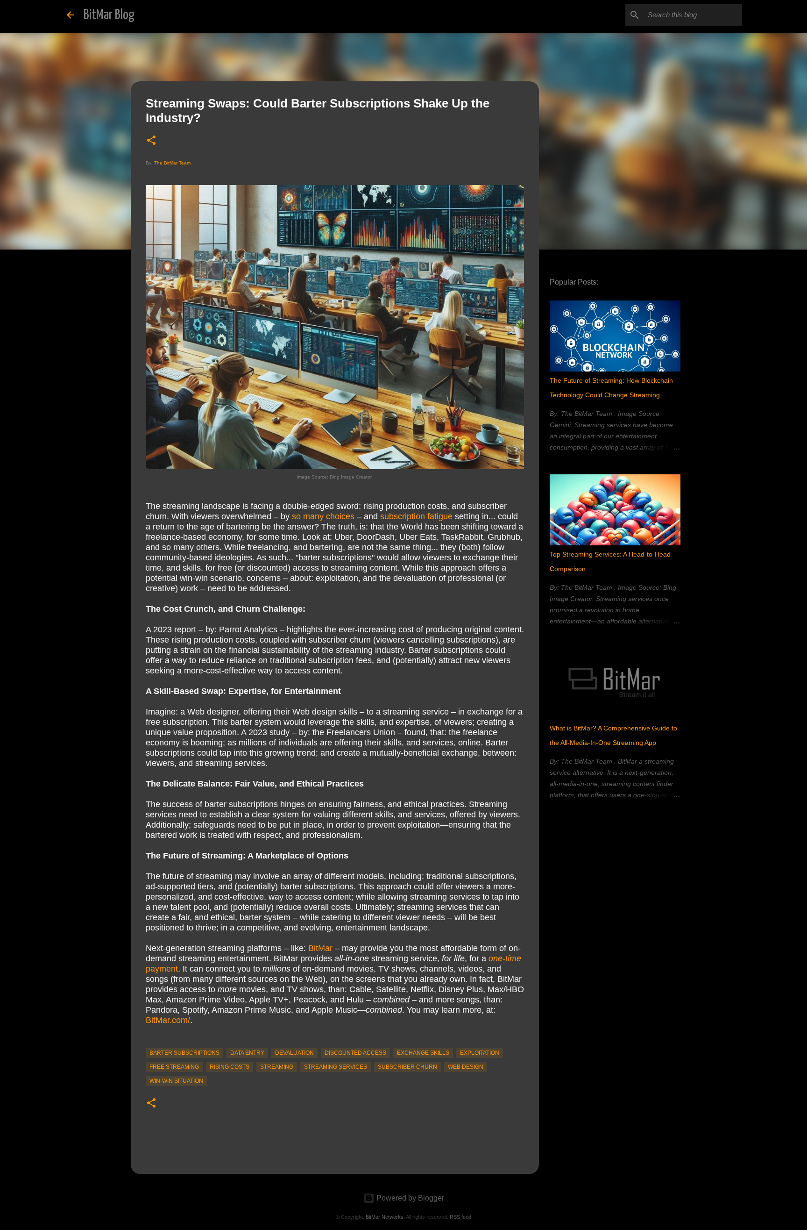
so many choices (323, 516)
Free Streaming (174, 1067)
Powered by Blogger (409, 1198)
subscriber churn (407, 1067)
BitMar (320, 948)
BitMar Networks (385, 1217)
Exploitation (479, 1053)
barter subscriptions (184, 1053)
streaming (276, 1067)
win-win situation (176, 1081)
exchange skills (423, 1053)
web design (465, 1067)
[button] (151, 141)
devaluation (294, 1053)
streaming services (335, 1067)
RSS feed (460, 1217)
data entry (247, 1053)
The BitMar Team (172, 162)
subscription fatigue (416, 516)
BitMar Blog (109, 15)
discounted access (355, 1053)
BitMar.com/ (168, 1020)
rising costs (229, 1067)
